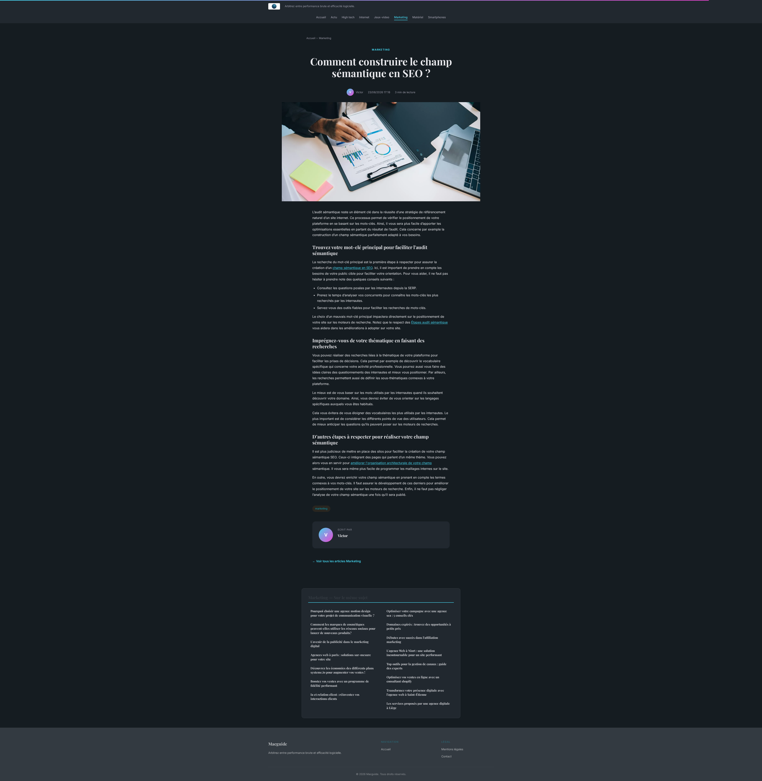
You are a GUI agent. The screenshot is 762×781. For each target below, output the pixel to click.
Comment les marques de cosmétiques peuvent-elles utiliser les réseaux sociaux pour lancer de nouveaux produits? (343, 628)
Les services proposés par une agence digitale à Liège (418, 705)
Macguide (277, 743)
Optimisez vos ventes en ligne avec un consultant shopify (413, 679)
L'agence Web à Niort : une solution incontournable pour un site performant (414, 653)
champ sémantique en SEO (352, 268)
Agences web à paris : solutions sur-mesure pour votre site (341, 657)
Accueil (321, 17)
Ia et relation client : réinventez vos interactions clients (335, 697)
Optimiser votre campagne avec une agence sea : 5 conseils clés (417, 613)
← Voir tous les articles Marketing (336, 561)
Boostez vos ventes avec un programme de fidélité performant (340, 683)
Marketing (401, 17)
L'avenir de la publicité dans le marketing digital (339, 644)
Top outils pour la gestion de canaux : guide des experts (416, 666)
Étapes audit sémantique (429, 322)
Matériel (417, 17)
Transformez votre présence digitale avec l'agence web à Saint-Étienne (415, 692)
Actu (334, 17)
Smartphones (437, 17)
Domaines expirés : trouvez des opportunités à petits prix (419, 626)
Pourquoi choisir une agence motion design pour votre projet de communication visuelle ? (342, 613)
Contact (446, 756)
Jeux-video (381, 17)
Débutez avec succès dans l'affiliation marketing (412, 640)
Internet (364, 17)
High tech (348, 17)
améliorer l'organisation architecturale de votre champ (391, 463)
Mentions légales (452, 749)
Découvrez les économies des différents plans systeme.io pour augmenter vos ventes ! (342, 670)
